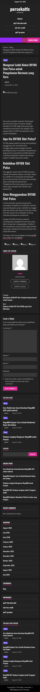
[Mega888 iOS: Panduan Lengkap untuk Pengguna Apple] (20, 670)
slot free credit (20, 28)
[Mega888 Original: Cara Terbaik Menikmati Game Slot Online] (20, 418)
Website (6, 371)
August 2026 (7, 528)
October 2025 (7, 560)
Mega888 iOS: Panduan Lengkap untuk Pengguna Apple (19, 676)
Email (6, 363)
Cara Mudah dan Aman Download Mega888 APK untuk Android (19, 409)
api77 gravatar (20, 32)
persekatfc (20, 9)
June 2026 (6, 537)
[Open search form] (19, 40)
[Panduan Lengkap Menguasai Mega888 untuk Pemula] (20, 432)
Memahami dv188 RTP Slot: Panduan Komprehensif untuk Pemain (20, 297)
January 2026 (7, 546)
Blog (5, 60)
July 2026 (6, 532)
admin (7, 82)
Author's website (20, 281)
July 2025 (6, 574)
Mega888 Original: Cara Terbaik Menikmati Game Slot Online (19, 423)
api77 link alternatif (20, 23)
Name (6, 355)
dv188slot (18, 238)
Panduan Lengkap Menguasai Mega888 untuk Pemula (19, 438)
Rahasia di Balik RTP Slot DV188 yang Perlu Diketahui (17, 306)
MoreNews (14, 690)
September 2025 (8, 565)
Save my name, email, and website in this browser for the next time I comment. (19, 381)
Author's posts (20, 286)
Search (6, 448)
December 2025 (8, 551)
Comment (7, 328)
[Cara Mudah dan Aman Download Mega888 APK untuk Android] (20, 403)
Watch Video (33, 40)
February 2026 (8, 542)
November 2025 (8, 556)
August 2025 (7, 570)
